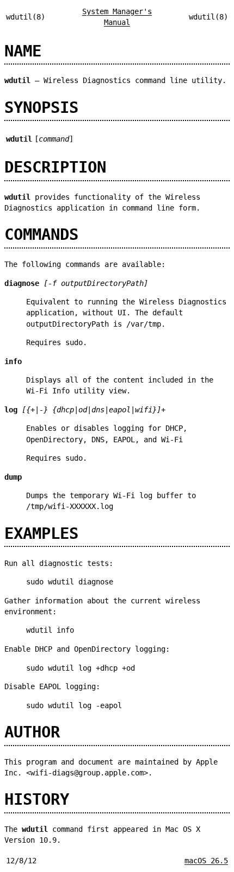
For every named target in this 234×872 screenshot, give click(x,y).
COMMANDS (41, 234)
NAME (22, 51)
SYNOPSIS (41, 107)
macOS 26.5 (206, 860)
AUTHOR (32, 732)
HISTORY (36, 799)
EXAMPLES (41, 533)
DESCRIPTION (55, 167)
